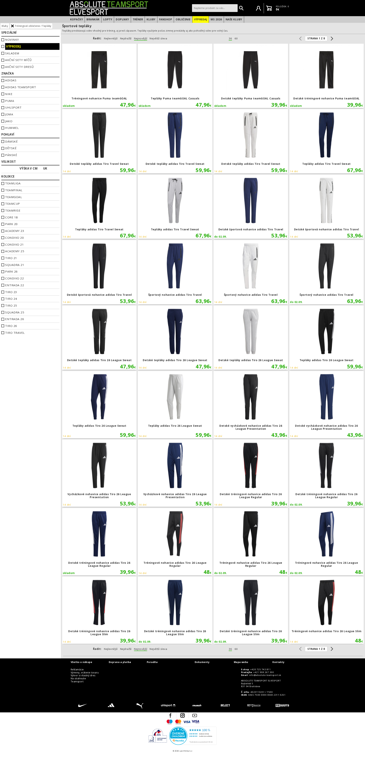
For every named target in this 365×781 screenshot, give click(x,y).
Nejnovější (140, 38)
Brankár (92, 19)
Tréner (138, 19)
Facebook (170, 715)
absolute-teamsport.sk (130, 8)
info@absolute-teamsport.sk (265, 675)
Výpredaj (200, 19)
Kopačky (76, 19)
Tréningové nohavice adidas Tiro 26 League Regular (175, 541)
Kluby (151, 19)
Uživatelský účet (258, 8)
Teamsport (77, 681)
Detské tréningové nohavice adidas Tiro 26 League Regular (250, 473)
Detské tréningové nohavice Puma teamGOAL (326, 76)
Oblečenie (183, 19)
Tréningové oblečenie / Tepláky (33, 26)
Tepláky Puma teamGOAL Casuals (175, 76)
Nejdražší (126, 38)
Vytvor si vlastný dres (83, 675)
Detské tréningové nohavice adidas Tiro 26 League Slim (99, 610)
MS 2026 (216, 19)
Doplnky (122, 19)
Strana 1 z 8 (316, 38)
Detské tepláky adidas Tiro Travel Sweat (99, 141)
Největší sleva (158, 38)
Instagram (182, 715)
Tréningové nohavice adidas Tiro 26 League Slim (326, 610)
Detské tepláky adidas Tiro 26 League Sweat (99, 337)
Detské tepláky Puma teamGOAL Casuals (250, 76)
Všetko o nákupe (81, 662)
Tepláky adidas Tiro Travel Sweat (326, 141)
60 (236, 38)
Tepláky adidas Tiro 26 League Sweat (326, 337)
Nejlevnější (110, 38)
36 (230, 38)
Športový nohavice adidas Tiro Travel (175, 272)
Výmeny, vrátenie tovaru (85, 672)
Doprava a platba (120, 662)
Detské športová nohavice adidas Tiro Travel (250, 207)
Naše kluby (234, 19)
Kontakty (278, 662)
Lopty (107, 19)
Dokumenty (202, 662)
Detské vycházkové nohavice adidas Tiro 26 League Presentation (250, 404)
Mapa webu (241, 662)
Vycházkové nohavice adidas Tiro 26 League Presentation (99, 473)
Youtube (194, 715)
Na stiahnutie (78, 678)
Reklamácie (77, 669)
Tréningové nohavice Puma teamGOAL (99, 76)
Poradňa (152, 662)
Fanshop (165, 19)
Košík (269, 8)
